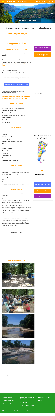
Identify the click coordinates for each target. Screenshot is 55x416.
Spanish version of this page (44, 397)
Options (25, 1)
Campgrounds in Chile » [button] (42, 191)
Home (19, 1)
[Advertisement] (43, 76)
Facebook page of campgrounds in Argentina (27, 397)
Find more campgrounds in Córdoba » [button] (42, 54)
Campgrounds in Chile (7, 397)
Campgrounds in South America (9, 404)
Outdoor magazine (24, 402)
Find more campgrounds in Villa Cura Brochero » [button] (42, 48)
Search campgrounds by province (27, 405)
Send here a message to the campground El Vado (16, 84)
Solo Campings (10, 1)
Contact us (40, 400)
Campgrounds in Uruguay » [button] (42, 196)
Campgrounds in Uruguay (8, 400)
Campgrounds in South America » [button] (42, 184)
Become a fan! (40, 1)
